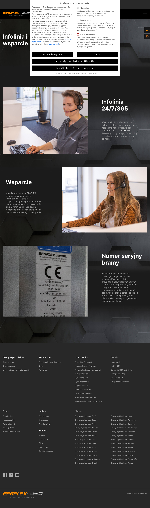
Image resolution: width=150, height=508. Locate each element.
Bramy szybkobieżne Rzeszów (123, 451)
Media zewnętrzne (87, 34)
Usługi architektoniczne (120, 382)
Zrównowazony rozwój (11, 432)
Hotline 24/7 (115, 366)
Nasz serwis (115, 362)
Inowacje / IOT (8, 428)
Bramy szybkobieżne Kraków (122, 440)
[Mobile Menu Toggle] (145, 14)
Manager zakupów (82, 374)
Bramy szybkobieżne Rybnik (122, 447)
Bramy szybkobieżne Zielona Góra (124, 459)
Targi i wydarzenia (46, 451)
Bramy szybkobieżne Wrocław (86, 428)
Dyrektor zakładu (81, 378)
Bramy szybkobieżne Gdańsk (122, 455)
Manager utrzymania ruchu (85, 397)
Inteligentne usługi (118, 374)
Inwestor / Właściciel (83, 389)
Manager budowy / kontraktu (86, 366)
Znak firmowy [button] (93, 73)
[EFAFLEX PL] (17, 14)
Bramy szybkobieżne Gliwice (86, 455)
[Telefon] (147, 30)
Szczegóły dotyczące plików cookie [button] (64, 73)
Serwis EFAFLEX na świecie (121, 370)
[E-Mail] (147, 36)
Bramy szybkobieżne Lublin (121, 416)
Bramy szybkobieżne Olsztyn (86, 420)
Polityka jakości (9, 424)
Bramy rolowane (9, 366)
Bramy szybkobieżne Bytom (86, 451)
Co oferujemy (44, 416)
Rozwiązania (45, 357)
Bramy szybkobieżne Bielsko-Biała (124, 428)
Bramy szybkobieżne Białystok (123, 443)
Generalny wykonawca (83, 393)
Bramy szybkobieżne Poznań (86, 436)
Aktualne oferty (45, 424)
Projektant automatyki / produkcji (88, 370)
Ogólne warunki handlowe (137, 493)
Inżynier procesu (81, 385)
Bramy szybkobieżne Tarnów (122, 463)
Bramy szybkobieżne (13, 357)
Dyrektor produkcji (82, 382)
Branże (41, 366)
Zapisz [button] (97, 54)
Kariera (42, 411)
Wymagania (43, 420)
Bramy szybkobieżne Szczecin (123, 424)
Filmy (41, 443)
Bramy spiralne (8, 362)
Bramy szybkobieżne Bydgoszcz (87, 459)
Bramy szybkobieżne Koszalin (86, 463)
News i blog (43, 447)
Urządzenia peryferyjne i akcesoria (16, 370)
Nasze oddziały (9, 420)
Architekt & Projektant (83, 362)
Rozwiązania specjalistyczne (50, 362)
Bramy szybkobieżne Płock (85, 447)
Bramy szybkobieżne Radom (122, 436)
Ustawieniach (54, 44)
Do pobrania (43, 439)
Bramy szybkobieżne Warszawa (123, 420)
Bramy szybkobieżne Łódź (85, 440)
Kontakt (42, 435)
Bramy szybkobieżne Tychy (85, 424)
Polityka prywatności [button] (81, 73)
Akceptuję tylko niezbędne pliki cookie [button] (75, 61)
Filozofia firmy (8, 416)
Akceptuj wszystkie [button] (52, 54)
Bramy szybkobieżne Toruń (85, 416)
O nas (6, 411)
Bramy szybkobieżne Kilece (85, 443)
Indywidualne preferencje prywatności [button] (75, 68)
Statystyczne (85, 20)
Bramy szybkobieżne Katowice (123, 432)
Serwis (114, 357)
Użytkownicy (81, 357)
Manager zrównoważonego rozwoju (88, 401)
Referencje (43, 370)
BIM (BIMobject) (117, 378)
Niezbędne (84, 8)
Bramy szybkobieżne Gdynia (86, 432)
